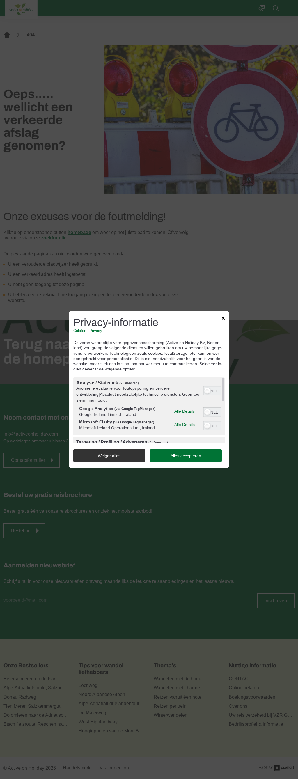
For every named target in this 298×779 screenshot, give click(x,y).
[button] (207, 391)
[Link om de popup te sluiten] (223, 319)
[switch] (212, 390)
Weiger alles (109, 455)
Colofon (79, 331)
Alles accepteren (186, 455)
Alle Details (184, 411)
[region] (149, 410)
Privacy (95, 331)
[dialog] (149, 389)
